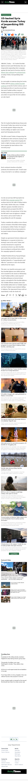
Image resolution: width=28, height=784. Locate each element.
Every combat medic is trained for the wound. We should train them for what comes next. (14, 681)
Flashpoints (6, 15)
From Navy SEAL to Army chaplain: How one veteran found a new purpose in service (13, 675)
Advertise (3, 761)
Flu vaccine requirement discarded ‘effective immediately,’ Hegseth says (13, 420)
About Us (17, 761)
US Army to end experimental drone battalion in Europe (13, 670)
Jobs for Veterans (19, 764)
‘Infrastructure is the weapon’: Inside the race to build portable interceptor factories (13, 544)
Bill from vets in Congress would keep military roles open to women (11, 492)
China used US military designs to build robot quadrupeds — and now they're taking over (12, 578)
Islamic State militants (7, 72)
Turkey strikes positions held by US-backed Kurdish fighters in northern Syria (16, 156)
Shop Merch (18, 756)
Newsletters (17, 752)
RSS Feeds (17, 754)
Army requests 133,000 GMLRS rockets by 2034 (17, 583)
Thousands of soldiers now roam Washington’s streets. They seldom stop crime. (12, 664)
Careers (17, 762)
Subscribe (17, 750)
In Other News (5, 300)
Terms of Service (5, 752)
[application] (14, 569)
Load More (14, 554)
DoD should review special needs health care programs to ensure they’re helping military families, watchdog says (13, 345)
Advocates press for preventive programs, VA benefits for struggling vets (14, 444)
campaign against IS (15, 200)
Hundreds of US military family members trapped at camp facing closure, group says (13, 657)
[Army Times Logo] (10, 2)
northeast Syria (20, 72)
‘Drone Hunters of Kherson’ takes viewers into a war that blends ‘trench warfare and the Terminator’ (14, 518)
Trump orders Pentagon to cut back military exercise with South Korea (18, 597)
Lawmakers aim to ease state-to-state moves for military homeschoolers (13, 319)
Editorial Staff (4, 766)
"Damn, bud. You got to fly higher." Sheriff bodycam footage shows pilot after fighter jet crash (18, 591)
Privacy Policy (4, 750)
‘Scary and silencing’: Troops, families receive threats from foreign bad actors (13, 369)
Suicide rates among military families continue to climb (11, 469)
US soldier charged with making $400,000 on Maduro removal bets (13, 395)
